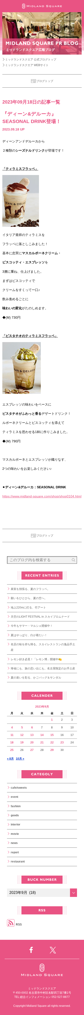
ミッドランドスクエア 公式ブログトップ (30, 59)
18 (12, 742)
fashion (16, 806)
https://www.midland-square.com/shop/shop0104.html (41, 496)
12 (22, 735)
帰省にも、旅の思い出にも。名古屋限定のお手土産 (43, 668)
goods (15, 815)
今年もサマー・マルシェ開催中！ (32, 625)
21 (42, 742)
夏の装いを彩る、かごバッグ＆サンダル (36, 677)
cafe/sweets (19, 787)
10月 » (20, 758)
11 (12, 735)
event (14, 797)
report (15, 852)
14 (42, 735)
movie (15, 834)
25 (12, 750)
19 (22, 742)
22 (52, 742)
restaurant (18, 861)
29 (52, 750)
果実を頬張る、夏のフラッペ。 (30, 589)
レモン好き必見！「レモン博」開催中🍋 (36, 659)
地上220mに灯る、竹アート (28, 607)
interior (15, 824)
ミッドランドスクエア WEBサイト (27, 65)
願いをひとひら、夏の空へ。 (29, 598)
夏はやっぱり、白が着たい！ (29, 635)
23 (62, 742)
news (14, 843)
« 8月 (10, 758)
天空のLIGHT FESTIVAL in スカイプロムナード (40, 616)
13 (32, 735)
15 (52, 735)
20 (32, 742)
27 (32, 750)
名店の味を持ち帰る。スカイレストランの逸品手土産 (43, 647)
